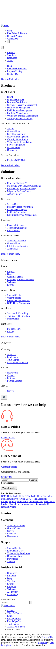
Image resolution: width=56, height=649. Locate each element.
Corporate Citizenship (17, 362)
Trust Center (13, 360)
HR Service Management (19, 107)
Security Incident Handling (20, 118)
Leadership (12, 357)
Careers (10, 391)
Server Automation (16, 144)
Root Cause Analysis (17, 209)
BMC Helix (6, 496)
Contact (10, 375)
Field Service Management (19, 110)
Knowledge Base (15, 550)
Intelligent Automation (17, 246)
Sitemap (11, 561)
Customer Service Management (22, 105)
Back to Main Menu (10, 79)
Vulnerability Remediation (19, 142)
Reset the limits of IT (17, 183)
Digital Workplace (15, 99)
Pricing (10, 331)
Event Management (16, 134)
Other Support (14, 297)
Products (11, 52)
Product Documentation (18, 300)
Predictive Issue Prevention (20, 207)
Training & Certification (18, 316)
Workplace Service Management (22, 115)
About (10, 60)
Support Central (14, 295)
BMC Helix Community (18, 303)
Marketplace (13, 318)
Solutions (11, 55)
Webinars (11, 282)
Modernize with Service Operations (24, 186)
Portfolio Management (17, 113)
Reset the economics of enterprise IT (32, 504)
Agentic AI (12, 248)
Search (34, 480)
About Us (11, 354)
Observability (13, 131)
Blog (9, 30)
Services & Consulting (17, 313)
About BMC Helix (16, 525)
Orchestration (13, 147)
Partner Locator (14, 380)
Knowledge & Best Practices (20, 279)
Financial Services (15, 225)
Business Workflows (17, 102)
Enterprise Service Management (22, 215)
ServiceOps (12, 204)
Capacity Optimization (17, 139)
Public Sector (13, 230)
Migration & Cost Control (19, 191)
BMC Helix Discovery (36, 498)
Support (12, 501)
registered (42, 642)
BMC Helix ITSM (21, 496)
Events (10, 285)
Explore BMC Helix (16, 160)
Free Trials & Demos (17, 33)
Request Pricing (14, 36)
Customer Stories (15, 277)
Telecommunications (17, 227)
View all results (9, 488)
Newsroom (12, 372)
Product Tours (13, 329)
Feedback (11, 533)
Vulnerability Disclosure (18, 553)
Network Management (17, 136)
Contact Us (12, 38)
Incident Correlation (16, 212)
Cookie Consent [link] (13, 629)
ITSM (10, 97)
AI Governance (14, 194)
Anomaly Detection (16, 240)
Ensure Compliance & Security (21, 188)
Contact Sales (8, 437)
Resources (12, 58)
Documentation (36, 501)
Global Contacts (14, 528)
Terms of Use (47, 637)
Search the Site (8, 599)
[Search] (8, 41)
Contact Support (9, 466)
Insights (10, 271)
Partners (11, 378)
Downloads (12, 558)
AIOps (10, 128)
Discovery (12, 150)
